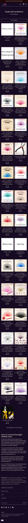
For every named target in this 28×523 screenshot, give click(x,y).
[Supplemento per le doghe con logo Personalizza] (7, 53)
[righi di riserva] (7, 29)
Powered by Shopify (5, 516)
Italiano (2, 512)
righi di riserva (7, 37)
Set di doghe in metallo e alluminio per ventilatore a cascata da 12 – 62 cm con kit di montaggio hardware (20, 300)
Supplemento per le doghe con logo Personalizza (7, 62)
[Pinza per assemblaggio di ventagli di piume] (20, 149)
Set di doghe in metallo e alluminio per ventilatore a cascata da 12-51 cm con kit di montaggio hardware (20, 349)
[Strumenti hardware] (7, 412)
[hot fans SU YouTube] (13, 508)
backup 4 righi (7, 251)
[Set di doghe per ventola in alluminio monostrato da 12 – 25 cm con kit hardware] (20, 314)
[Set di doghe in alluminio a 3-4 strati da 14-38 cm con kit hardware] (7, 314)
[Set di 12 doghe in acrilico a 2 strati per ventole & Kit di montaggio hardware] (20, 53)
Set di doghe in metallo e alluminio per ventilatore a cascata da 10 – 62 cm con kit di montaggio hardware (7, 349)
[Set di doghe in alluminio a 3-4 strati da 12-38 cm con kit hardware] (20, 363)
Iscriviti (25, 502)
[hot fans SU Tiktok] (8, 508)
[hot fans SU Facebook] (2, 508)
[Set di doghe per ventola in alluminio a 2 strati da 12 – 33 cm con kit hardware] (7, 289)
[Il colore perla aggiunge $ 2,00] (20, 244)
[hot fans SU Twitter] (11, 508)
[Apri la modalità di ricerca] (20, 4)
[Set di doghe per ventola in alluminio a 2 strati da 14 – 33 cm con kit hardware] (20, 265)
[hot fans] (4, 4)
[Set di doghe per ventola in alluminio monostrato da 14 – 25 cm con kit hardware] (20, 388)
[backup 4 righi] (7, 244)
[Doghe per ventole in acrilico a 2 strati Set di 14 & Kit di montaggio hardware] (20, 77)
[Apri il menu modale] (26, 4)
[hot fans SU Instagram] (4, 508)
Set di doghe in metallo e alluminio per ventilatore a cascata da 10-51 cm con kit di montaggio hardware (7, 374)
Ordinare (15, 20)
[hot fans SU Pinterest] (6, 508)
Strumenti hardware (7, 420)
